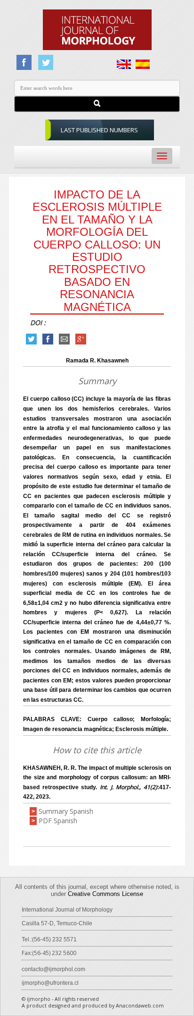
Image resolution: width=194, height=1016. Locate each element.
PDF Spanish (58, 820)
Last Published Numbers (99, 130)
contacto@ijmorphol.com (53, 969)
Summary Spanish (66, 811)
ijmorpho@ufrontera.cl (50, 983)
